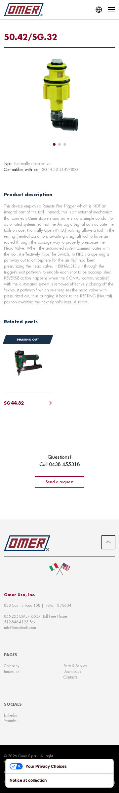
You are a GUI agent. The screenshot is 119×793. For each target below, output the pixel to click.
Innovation (12, 671)
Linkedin (10, 715)
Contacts (70, 677)
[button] (54, 144)
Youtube (10, 721)
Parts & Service (75, 666)
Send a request (59, 481)
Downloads (72, 671)
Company (12, 666)
